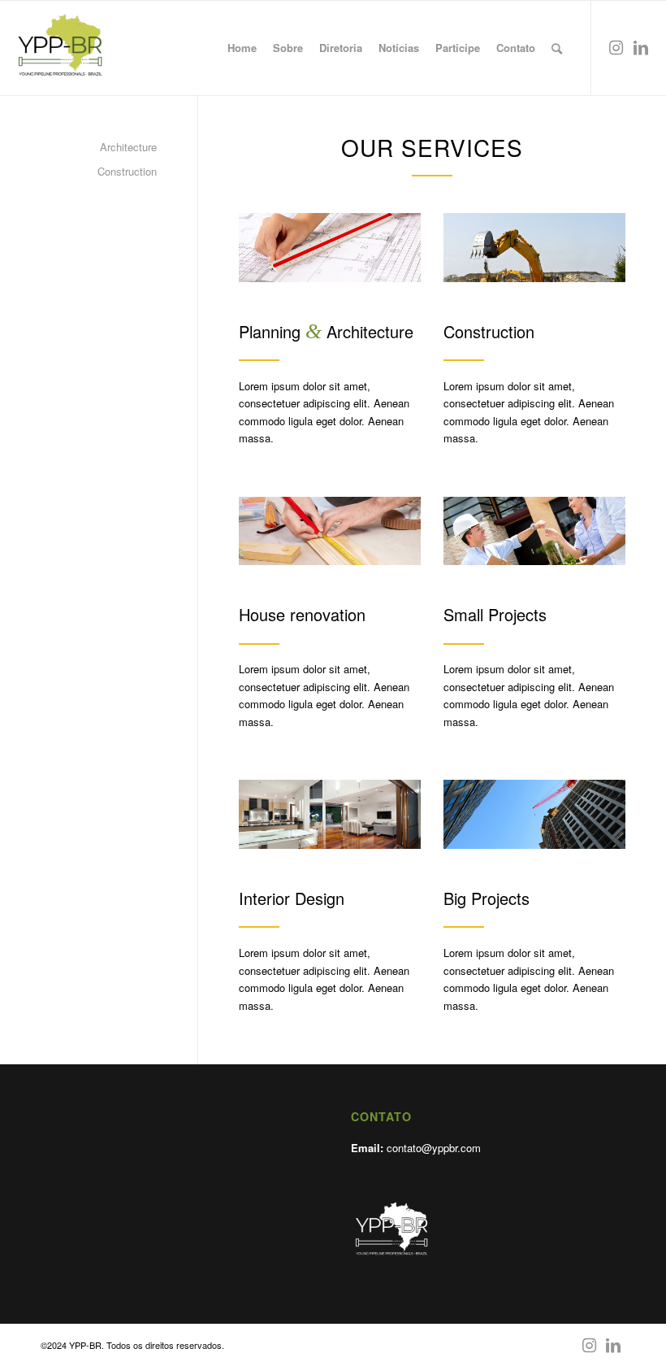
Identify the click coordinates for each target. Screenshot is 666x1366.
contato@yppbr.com (434, 1147)
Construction (127, 171)
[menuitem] (242, 48)
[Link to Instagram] (616, 47)
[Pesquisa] (556, 48)
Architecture (128, 146)
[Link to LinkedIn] (641, 47)
